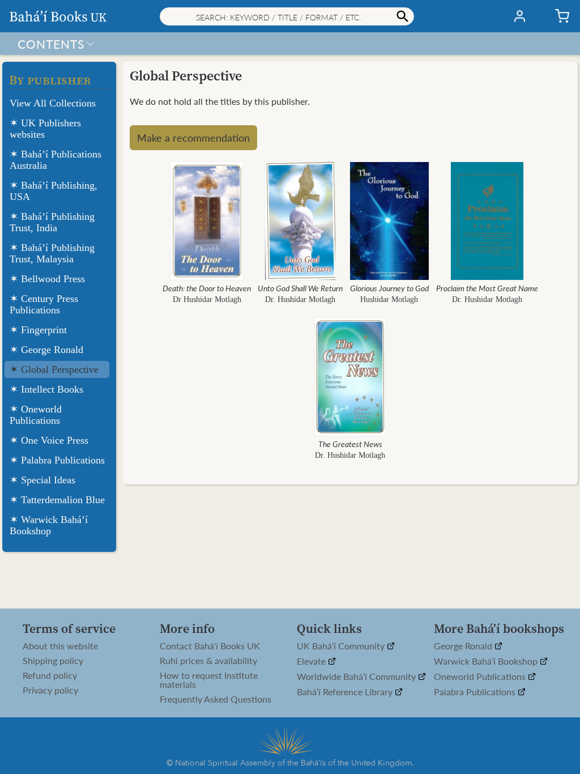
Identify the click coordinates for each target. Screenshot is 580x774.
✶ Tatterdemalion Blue (57, 499)
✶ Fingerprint (38, 329)
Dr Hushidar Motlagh (207, 299)
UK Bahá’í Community (342, 646)
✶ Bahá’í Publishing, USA (53, 191)
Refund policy (50, 675)
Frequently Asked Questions (215, 699)
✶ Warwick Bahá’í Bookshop (49, 525)
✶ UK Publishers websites (45, 128)
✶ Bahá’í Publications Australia (55, 159)
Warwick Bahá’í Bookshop (487, 661)
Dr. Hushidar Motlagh (300, 299)
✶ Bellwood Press (47, 278)
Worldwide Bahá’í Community (357, 677)
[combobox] (287, 16)
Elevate (312, 661)
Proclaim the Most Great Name (487, 287)
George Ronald (464, 646)
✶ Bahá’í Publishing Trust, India (52, 222)
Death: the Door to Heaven (207, 287)
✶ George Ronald (46, 349)
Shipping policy (53, 660)
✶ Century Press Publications (44, 304)
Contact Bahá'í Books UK (210, 645)
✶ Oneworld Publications (36, 414)
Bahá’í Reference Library (346, 692)
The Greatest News (350, 443)
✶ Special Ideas (42, 480)
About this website (60, 645)
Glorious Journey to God (389, 287)
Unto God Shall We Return (300, 287)
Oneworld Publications (481, 677)
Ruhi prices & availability (208, 660)
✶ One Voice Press (49, 440)
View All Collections (53, 103)
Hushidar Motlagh (389, 299)
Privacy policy (50, 690)
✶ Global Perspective (54, 369)
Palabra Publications (476, 692)
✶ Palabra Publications (57, 460)
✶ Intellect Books (46, 389)
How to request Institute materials (209, 680)
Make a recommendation (193, 137)
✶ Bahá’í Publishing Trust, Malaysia (52, 253)
